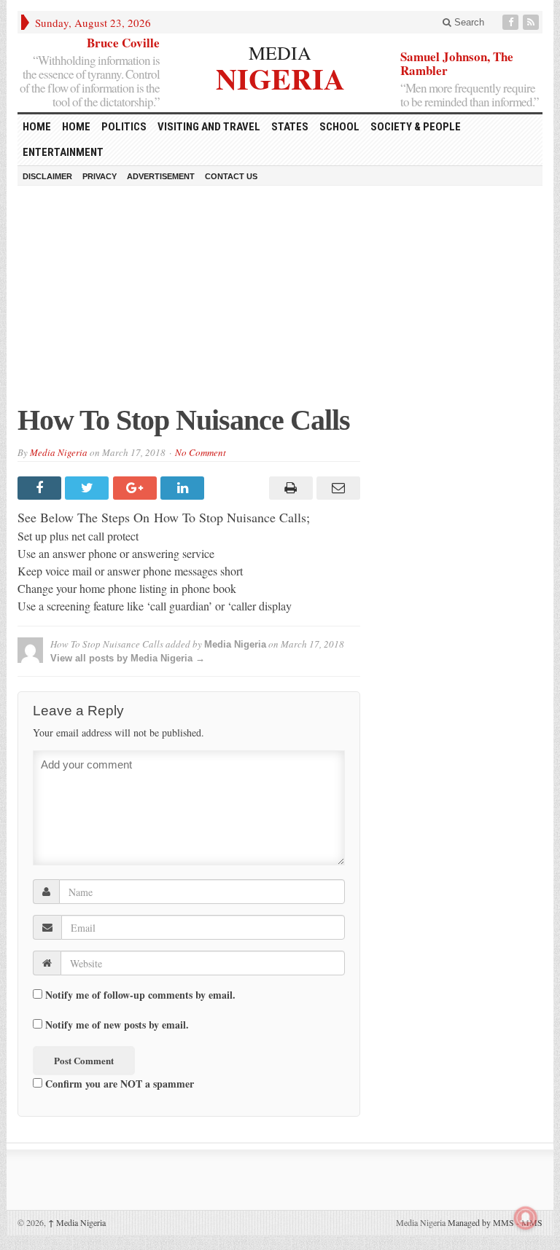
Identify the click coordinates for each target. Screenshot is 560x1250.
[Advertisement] (280, 302)
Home (76, 126)
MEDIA (280, 52)
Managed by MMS (481, 1222)
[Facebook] (512, 22)
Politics (124, 126)
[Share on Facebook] (41, 488)
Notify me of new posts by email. (117, 1024)
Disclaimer (47, 176)
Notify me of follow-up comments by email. (140, 995)
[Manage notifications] (525, 1218)
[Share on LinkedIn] (184, 488)
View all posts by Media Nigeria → (127, 658)
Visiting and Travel (209, 126)
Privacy (99, 176)
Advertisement (161, 176)
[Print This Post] (288, 488)
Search (467, 22)
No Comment (200, 452)
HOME (37, 126)
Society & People (415, 126)
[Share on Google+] (136, 488)
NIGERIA (280, 76)
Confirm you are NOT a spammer (118, 1083)
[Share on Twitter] (88, 488)
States (289, 126)
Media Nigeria (59, 452)
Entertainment (63, 152)
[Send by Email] (336, 488)
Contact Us (231, 176)
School (339, 126)
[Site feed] (532, 22)
